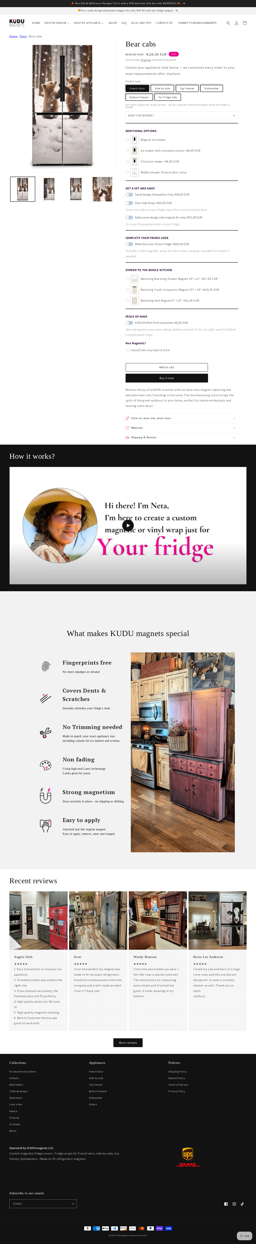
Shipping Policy (177, 1071)
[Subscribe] (72, 1203)
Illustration (15, 1097)
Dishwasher (211, 88)
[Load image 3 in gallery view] (76, 189)
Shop (23, 36)
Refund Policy (176, 1078)
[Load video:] (128, 525)
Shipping (145, 59)
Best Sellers (16, 1084)
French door (137, 88)
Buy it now (166, 378)
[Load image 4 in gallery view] (102, 189)
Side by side (162, 88)
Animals (14, 1078)
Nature (13, 1111)
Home (13, 36)
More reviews (128, 1042)
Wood (12, 1131)
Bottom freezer (139, 97)
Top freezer (187, 88)
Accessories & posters (22, 1071)
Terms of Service (178, 1084)
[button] (228, 23)
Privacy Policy (176, 1091)
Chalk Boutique (18, 1091)
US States (14, 1124)
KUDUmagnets (122, 1235)
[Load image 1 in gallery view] (22, 189)
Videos (93, 1104)
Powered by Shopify (138, 1235)
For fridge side (168, 97)
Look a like (15, 1104)
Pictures (14, 1117)
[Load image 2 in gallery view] (49, 189)
